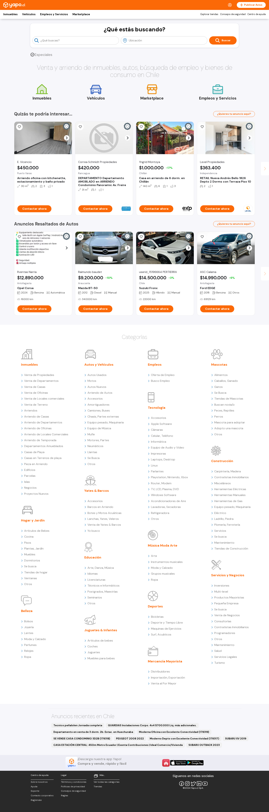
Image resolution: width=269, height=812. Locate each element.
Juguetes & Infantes (100, 630)
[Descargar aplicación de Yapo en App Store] (178, 762)
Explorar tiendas (209, 14)
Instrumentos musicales (167, 562)
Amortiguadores (98, 405)
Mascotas (219, 364)
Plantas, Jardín (34, 548)
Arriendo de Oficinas (38, 428)
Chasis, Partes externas (103, 416)
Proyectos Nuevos (36, 494)
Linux (154, 465)
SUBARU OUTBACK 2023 (204, 745)
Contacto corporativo (42, 795)
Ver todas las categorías (106, 781)
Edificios (29, 470)
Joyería (29, 627)
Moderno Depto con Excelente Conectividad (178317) (184, 738)
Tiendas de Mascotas (228, 399)
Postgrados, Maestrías (102, 592)
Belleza (27, 611)
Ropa (27, 657)
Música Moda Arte (162, 545)
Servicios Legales (225, 657)
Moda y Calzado (35, 639)
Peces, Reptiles (224, 410)
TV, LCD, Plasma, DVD (165, 489)
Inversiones (221, 585)
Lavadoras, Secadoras (166, 507)
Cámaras (157, 430)
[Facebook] (181, 784)
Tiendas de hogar (36, 572)
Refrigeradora (160, 513)
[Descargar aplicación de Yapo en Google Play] (195, 762)
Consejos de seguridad (233, 14)
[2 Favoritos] (202, 237)
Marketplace (81, 14)
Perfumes (30, 645)
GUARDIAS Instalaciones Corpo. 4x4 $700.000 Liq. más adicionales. (152, 725)
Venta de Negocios (227, 615)
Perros (218, 416)
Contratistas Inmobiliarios (231, 477)
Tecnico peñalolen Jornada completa (77, 725)
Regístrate (36, 800)
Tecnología (156, 407)
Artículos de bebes (100, 640)
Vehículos (29, 14)
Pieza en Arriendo (36, 464)
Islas (27, 482)
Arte (154, 556)
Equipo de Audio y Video (167, 447)
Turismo (219, 663)
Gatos (218, 387)
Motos (91, 381)
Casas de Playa (34, 452)
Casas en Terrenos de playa (42, 458)
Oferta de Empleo (163, 375)
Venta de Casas (34, 387)
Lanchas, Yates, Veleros (103, 519)
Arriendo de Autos (99, 393)
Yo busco (93, 531)
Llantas (92, 452)
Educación (92, 557)
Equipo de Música (99, 428)
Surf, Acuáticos (161, 634)
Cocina (28, 537)
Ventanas (30, 578)
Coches (92, 646)
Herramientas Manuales (230, 495)
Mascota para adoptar (229, 422)
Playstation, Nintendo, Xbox (169, 477)
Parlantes (157, 471)
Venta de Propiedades (39, 375)
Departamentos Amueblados (43, 446)
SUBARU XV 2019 (235, 738)
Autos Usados (97, 375)
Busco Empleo (160, 381)
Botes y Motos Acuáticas (104, 513)
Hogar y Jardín (33, 520)
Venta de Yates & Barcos (104, 525)
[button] (66, 138)
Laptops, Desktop (163, 459)
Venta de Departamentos (41, 381)
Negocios (30, 488)
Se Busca (93, 458)
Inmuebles (10, 14)
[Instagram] (187, 784)
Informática (158, 442)
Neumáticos (95, 446)
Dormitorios (32, 560)
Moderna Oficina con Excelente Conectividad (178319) (174, 732)
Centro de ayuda (256, 14)
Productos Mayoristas (229, 597)
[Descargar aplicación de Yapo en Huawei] (166, 763)
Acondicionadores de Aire (168, 501)
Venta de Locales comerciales (44, 399)
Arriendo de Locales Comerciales (46, 434)
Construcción (222, 461)
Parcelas (30, 476)
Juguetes (93, 652)
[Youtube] (205, 784)
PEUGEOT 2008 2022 (130, 738)
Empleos (155, 364)
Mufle (91, 434)
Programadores (224, 633)
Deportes (155, 606)
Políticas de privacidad (73, 786)
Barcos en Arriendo (100, 507)
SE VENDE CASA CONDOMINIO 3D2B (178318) (81, 738)
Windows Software (163, 495)
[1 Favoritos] (141, 127)
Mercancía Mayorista (165, 661)
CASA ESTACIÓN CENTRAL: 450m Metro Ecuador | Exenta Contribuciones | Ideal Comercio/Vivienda (118, 745)
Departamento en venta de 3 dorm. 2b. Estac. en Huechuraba (93, 732)
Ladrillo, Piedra (223, 519)
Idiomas (92, 574)
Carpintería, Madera (227, 471)
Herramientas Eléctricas (230, 489)
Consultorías (222, 621)
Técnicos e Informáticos (103, 585)
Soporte (35, 790)
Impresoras (158, 453)
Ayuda (34, 786)
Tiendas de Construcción (231, 548)
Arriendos (30, 410)
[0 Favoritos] (19, 127)
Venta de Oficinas (36, 393)
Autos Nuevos (96, 387)
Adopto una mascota (228, 428)
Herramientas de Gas (228, 501)
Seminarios (94, 597)
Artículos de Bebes (36, 531)
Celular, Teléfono (162, 436)
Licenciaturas (96, 580)
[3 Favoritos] (141, 237)
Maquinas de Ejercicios (166, 629)
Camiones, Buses (98, 410)
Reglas (64, 795)
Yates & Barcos (96, 490)
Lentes (28, 633)
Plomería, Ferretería (227, 525)
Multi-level (221, 592)
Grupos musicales (163, 574)
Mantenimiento (224, 543)
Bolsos (28, 621)
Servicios (220, 531)
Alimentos (221, 375)
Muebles (29, 554)
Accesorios (95, 399)
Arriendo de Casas (36, 416)
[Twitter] (193, 784)
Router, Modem (161, 483)
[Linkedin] (199, 784)
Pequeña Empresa (226, 603)
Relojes (28, 651)
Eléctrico (220, 513)
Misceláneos (222, 483)
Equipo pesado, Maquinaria (105, 422)
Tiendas (98, 786)
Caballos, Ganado (226, 381)
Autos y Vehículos (98, 364)
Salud (218, 651)
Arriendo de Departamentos (43, 422)
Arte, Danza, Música (100, 568)
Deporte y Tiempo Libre (167, 622)
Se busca (30, 566)
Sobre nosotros (39, 781)
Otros (28, 584)
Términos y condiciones (73, 781)
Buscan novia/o (224, 405)
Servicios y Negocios (227, 575)
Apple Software (161, 424)
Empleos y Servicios (54, 14)
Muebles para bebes (101, 658)
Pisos (27, 543)
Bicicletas (157, 617)
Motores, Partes (98, 440)
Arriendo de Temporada (40, 440)
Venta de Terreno (36, 405)
